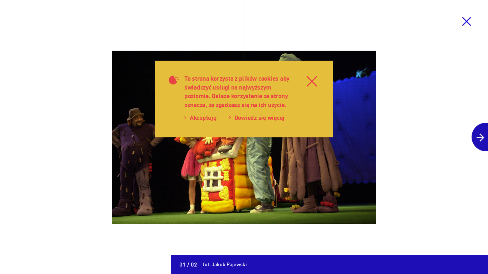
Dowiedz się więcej (259, 117)
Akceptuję (203, 117)
